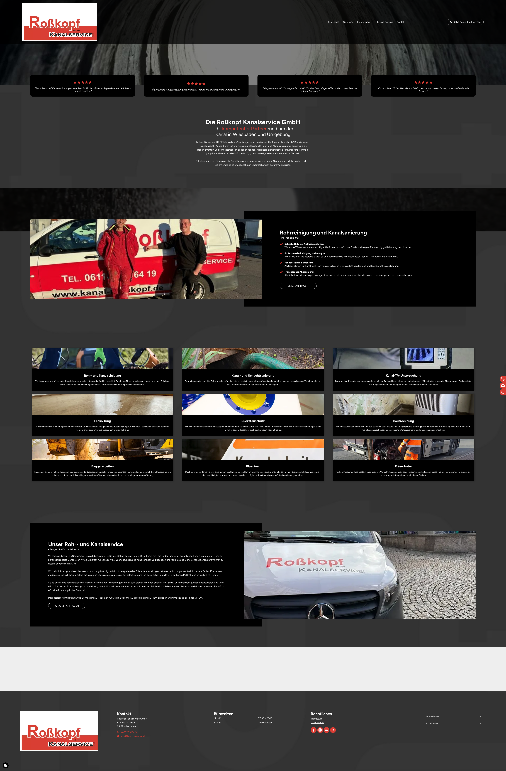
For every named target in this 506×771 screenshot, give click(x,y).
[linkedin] (326, 730)
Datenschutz (317, 722)
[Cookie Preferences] (6, 765)
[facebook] (314, 730)
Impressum (316, 718)
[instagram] (320, 730)
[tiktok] (333, 730)
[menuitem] (333, 22)
